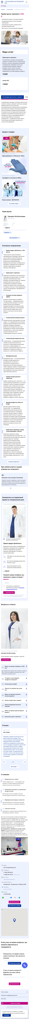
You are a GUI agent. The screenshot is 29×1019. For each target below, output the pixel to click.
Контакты (3, 998)
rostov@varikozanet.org (9, 879)
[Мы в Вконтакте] (11, 897)
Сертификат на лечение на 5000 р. (12, 178)
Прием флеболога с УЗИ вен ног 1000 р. (13, 156)
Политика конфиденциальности (9, 995)
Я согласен (6, 1015)
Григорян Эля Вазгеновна (16, 216)
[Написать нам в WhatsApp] (2, 897)
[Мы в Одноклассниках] (15, 897)
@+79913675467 (7, 889)
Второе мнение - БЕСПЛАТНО (10, 200)
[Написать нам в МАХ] (6, 897)
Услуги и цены (4, 992)
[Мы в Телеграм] (19, 897)
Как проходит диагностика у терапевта (12, 97)
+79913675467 (7, 894)
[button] (4, 762)
